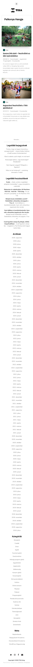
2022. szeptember (17, 368)
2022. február (17, 391)
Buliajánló (17, 540)
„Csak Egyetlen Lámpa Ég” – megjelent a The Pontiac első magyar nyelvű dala (17, 226)
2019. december (17, 475)
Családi (17, 543)
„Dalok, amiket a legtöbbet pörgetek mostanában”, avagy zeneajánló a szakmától (17, 184)
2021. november (17, 400)
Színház (17, 605)
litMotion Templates (24, 662)
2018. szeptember (17, 524)
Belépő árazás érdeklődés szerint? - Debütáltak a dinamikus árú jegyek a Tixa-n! (16, 201)
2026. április (17, 251)
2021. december (17, 397)
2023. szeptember (17, 329)
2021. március (17, 426)
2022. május (17, 381)
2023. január (17, 355)
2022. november (17, 361)
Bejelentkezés (17, 634)
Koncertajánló (17, 576)
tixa (7, 50)
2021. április (17, 423)
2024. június (17, 299)
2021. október (17, 404)
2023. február (17, 351)
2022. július (17, 374)
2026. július (17, 241)
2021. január (17, 433)
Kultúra (17, 582)
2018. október (17, 521)
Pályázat (16, 589)
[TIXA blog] (16, 15)
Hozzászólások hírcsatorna (17, 641)
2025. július (17, 260)
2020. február (17, 469)
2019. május (17, 498)
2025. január (17, 277)
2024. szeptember (17, 290)
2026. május (17, 247)
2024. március (17, 309)
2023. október (17, 325)
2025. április (17, 267)
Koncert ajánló (17, 573)
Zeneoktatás (17, 625)
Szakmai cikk (17, 602)
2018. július (17, 530)
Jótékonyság (17, 569)
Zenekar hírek (17, 621)
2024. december (17, 280)
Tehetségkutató (17, 612)
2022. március (17, 387)
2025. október (17, 257)
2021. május (17, 420)
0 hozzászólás (16, 61)
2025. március (17, 270)
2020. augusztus (17, 449)
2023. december (17, 319)
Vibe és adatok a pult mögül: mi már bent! (17, 156)
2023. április (17, 345)
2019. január (17, 511)
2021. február (17, 430)
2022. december (17, 358)
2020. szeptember (17, 446)
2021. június (17, 417)
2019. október (17, 482)
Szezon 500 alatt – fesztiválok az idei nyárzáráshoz (16, 54)
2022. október (17, 365)
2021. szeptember (17, 407)
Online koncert (16, 586)
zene (16, 615)
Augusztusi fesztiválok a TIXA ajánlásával (15, 106)
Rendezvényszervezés (17, 599)
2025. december (17, 254)
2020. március (17, 465)
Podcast (16, 592)
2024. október (17, 286)
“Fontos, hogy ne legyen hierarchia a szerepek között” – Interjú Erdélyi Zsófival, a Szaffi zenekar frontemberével (17, 151)
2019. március (17, 504)
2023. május (17, 342)
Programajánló (7, 61)
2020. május (17, 459)
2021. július (17, 413)
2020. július (17, 452)
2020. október (17, 443)
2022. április (17, 384)
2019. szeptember (17, 485)
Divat (17, 547)
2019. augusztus (17, 488)
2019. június (17, 495)
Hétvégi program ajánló (17, 560)
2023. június (17, 338)
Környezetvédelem (17, 579)
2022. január (17, 394)
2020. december (17, 436)
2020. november (17, 439)
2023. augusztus (17, 332)
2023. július (17, 335)
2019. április (17, 501)
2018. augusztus (17, 527)
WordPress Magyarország (17, 644)
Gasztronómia (17, 556)
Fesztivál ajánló (14, 59)
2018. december (17, 514)
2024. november (17, 283)
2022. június (17, 378)
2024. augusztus (17, 293)
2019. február (17, 508)
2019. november (17, 478)
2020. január (17, 472)
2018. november (17, 517)
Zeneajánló (17, 618)
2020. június (17, 456)
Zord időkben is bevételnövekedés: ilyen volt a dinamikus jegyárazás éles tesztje (16, 205)
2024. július (17, 296)
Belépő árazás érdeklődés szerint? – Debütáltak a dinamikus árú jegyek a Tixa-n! (17, 217)
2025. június (17, 264)
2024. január (17, 316)
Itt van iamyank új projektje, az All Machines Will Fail (17, 194)
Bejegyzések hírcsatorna (16, 638)
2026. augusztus (17, 238)
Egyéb (17, 550)
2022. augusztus (17, 371)
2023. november (17, 322)
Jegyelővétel (22, 59)
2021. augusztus (17, 410)
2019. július (17, 491)
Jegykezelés (17, 566)
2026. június (17, 244)
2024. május (17, 303)
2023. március (17, 348)
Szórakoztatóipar (17, 608)
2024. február (17, 312)
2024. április (17, 306)
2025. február (17, 273)
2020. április (17, 462)
